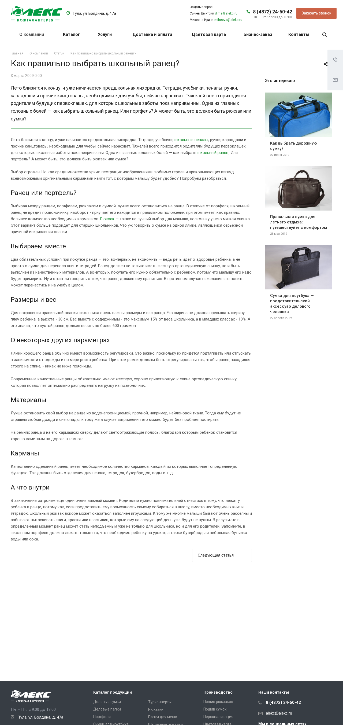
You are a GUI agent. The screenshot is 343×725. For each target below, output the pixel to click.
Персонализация (218, 717)
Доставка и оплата (152, 34)
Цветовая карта (209, 34)
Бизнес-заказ (258, 34)
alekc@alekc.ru (279, 713)
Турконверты (160, 702)
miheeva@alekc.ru (228, 20)
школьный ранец (213, 152)
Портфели (102, 717)
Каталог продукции (112, 692)
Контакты (298, 34)
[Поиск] (324, 35)
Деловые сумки (107, 702)
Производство (218, 692)
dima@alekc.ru (226, 13)
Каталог (72, 34)
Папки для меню (162, 717)
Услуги (105, 34)
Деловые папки (107, 709)
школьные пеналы (191, 139)
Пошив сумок (214, 709)
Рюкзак (107, 218)
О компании (32, 34)
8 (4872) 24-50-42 (272, 11)
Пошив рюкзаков (218, 702)
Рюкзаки (155, 709)
